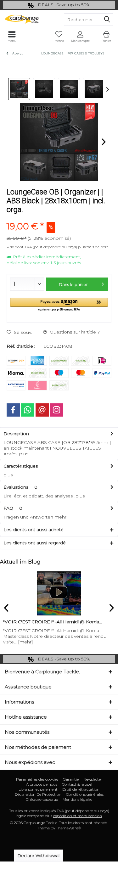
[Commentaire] (59, 218)
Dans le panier (73, 284)
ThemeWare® (68, 828)
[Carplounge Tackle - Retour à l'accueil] (29, 19)
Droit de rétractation (80, 789)
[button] (59, 305)
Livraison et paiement (38, 789)
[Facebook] (13, 410)
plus (23, 454)
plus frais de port (93, 246)
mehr (60, 517)
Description (16, 433)
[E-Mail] (42, 410)
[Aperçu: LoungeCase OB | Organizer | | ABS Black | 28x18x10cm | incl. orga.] (19, 89)
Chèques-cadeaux (42, 799)
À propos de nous (41, 784)
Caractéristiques (20, 466)
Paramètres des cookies (37, 779)
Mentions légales (77, 799)
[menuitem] (106, 37)
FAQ (12, 508)
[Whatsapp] (27, 410)
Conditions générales (85, 794)
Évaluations (15, 487)
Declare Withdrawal (38, 855)
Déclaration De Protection (38, 794)
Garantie (71, 779)
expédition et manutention (77, 815)
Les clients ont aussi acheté (33, 529)
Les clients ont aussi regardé (34, 543)
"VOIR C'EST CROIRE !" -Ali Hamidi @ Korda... (52, 622)
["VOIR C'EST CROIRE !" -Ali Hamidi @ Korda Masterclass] (59, 593)
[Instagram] (56, 410)
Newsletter (92, 779)
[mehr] (25, 642)
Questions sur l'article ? (74, 332)
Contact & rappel (77, 784)
